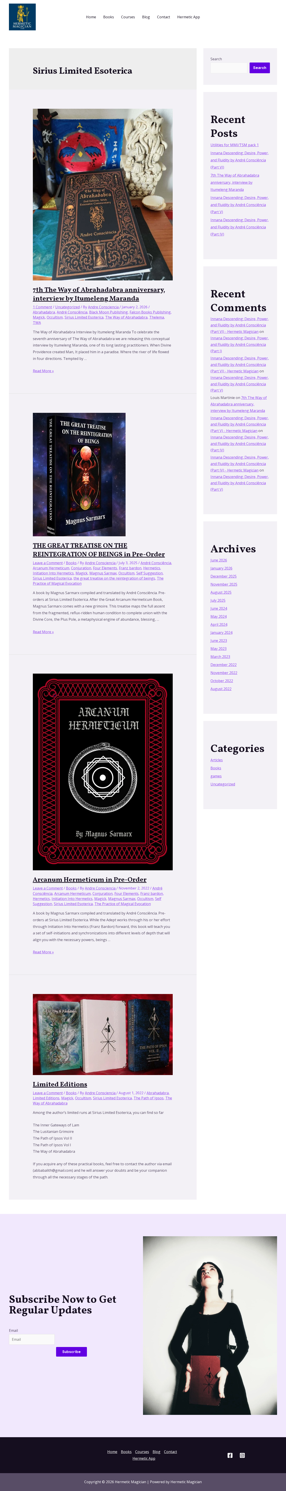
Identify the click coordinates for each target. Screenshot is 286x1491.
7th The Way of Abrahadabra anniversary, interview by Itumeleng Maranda (99, 294)
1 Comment (42, 307)
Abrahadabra (44, 312)
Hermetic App (188, 17)
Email (13, 1330)
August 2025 (220, 592)
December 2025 (223, 576)
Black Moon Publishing (108, 312)
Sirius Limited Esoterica (84, 317)
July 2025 (217, 600)
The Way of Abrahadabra (126, 317)
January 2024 (221, 632)
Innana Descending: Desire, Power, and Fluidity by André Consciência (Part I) (239, 344)
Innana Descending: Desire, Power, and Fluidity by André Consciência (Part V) (239, 204)
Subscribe (71, 1352)
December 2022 (223, 664)
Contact (163, 17)
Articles (216, 760)
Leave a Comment (48, 562)
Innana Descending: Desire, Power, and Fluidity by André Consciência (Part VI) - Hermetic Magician (239, 325)
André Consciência (72, 312)
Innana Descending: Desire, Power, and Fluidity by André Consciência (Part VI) (239, 160)
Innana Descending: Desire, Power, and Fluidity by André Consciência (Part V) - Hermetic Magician (239, 424)
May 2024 (218, 616)
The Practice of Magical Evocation (123, 903)
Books (108, 17)
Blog (146, 17)
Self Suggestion (149, 573)
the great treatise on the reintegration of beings (114, 578)
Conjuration (81, 568)
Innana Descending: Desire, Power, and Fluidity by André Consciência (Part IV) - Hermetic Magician (239, 464)
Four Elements (105, 568)
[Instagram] (242, 1455)
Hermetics (151, 568)
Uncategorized (67, 307)
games (216, 776)
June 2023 (218, 640)
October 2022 (221, 680)
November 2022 (223, 672)
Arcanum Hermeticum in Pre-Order (90, 880)
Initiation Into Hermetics (53, 573)
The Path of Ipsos (149, 1098)
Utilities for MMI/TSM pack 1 (234, 144)
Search (216, 58)
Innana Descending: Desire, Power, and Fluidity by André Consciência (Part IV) (239, 227)
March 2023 (220, 656)
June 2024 (218, 608)
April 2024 (218, 624)
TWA (37, 322)
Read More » (43, 370)
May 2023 (218, 648)
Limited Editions (60, 1084)
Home (91, 17)
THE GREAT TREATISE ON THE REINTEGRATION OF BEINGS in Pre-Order (99, 550)
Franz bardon (130, 568)
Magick (39, 317)
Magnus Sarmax (103, 573)
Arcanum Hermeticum (51, 568)
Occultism (55, 317)
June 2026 (218, 560)
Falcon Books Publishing (150, 312)
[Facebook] (230, 1455)
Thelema (156, 317)
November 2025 (223, 584)
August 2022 (220, 688)
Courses (128, 17)
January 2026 (221, 568)
